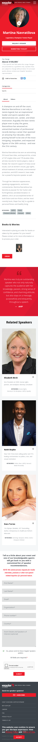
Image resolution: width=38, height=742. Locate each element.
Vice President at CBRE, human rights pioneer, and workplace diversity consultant (18, 383)
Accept (19, 737)
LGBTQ (13, 210)
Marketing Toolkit (19, 49)
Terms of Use (6, 720)
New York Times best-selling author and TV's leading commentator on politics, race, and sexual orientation (18, 456)
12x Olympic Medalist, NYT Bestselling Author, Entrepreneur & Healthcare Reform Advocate (18, 530)
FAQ (3, 713)
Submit (19, 674)
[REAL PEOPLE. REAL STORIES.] (8, 3)
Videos (13, 99)
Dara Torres (9, 524)
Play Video (19, 23)
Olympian (21, 213)
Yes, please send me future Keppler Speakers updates (21, 652)
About (5, 99)
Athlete (28, 213)
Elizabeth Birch (11, 378)
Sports (4, 91)
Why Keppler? (6, 705)
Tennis (20, 210)
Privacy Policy (7, 716)
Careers (4, 709)
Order (7, 256)
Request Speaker (19, 43)
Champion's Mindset (9, 213)
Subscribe (20, 695)
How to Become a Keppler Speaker (13, 702)
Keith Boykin (10, 449)
